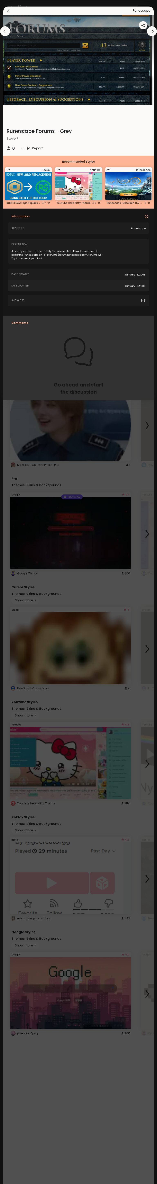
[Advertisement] (16, 592)
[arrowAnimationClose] (5, 31)
